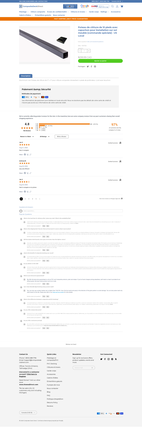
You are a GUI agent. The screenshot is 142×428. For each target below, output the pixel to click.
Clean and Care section (58, 292)
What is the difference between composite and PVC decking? (41, 299)
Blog (48, 392)
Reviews (50, 406)
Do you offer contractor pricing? (33, 320)
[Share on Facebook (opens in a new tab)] (25, 154)
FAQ (48, 395)
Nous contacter (59, 15)
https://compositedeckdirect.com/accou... (55, 325)
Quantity (80, 48)
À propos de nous (53, 385)
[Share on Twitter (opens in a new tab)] (28, 154)
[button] (122, 6)
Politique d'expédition (55, 399)
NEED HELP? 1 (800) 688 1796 (100, 1)
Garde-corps (94, 12)
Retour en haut (71, 344)
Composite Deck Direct (30, 420)
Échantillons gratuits (43, 15)
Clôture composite (38, 12)
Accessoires (115, 12)
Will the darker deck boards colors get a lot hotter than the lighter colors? (44, 239)
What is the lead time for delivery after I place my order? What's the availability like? (47, 218)
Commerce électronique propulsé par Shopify (50, 420)
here (77, 223)
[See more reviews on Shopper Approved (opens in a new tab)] (30, 154)
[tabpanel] (69, 80)
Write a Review (61, 136)
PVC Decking (52, 364)
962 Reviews (29, 131)
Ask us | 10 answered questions (95, 41)
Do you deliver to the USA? (31, 263)
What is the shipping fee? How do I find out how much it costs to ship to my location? (47, 229)
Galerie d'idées (52, 378)
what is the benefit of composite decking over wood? (38, 253)
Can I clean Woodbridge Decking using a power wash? (39, 286)
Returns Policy (52, 402)
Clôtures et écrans (53, 367)
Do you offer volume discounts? (32, 310)
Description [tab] (25, 76)
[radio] (71, 124)
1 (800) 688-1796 (30, 358)
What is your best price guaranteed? (34, 275)
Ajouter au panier (100, 61)
